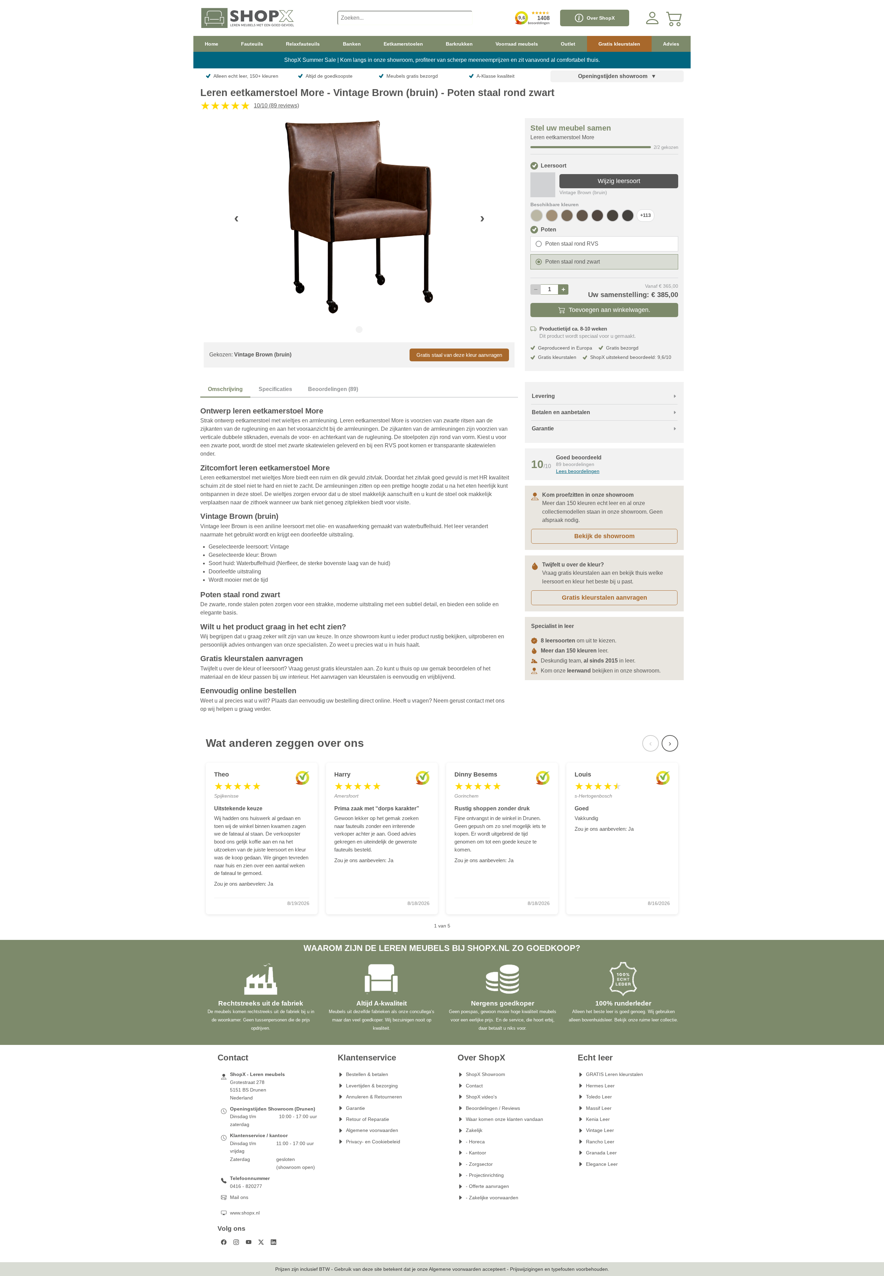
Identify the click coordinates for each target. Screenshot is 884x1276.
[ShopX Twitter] (261, 1242)
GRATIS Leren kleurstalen (614, 1074)
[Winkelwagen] (674, 18)
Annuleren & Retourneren (374, 1096)
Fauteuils (252, 44)
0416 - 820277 (246, 1186)
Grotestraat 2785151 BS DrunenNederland (248, 1090)
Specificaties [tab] (275, 389)
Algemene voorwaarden (372, 1130)
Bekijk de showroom (604, 536)
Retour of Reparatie (367, 1119)
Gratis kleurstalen (619, 44)
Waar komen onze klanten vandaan (504, 1119)
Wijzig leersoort (619, 181)
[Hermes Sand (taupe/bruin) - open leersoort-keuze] (552, 215)
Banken (352, 44)
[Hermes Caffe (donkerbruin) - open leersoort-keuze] (628, 215)
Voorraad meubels (517, 44)
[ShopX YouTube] (248, 1242)
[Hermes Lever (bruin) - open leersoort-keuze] (582, 215)
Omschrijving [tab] (225, 389)
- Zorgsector (479, 1164)
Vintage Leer (600, 1130)
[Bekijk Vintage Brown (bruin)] (542, 184)
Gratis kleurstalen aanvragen (604, 597)
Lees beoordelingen (577, 471)
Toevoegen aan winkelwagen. (609, 309)
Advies (671, 44)
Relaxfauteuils (303, 44)
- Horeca (475, 1141)
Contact (474, 1085)
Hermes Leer (600, 1085)
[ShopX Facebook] (224, 1242)
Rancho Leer (600, 1141)
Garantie (355, 1108)
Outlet (568, 44)
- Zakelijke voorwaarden (492, 1197)
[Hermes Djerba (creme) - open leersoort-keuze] (536, 215)
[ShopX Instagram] (236, 1242)
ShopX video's (481, 1096)
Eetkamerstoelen (403, 44)
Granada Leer (601, 1152)
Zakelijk (474, 1130)
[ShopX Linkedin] (273, 1242)
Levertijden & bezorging (372, 1085)
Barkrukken (459, 44)
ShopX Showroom (485, 1074)
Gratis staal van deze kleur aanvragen (459, 355)
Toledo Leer (599, 1096)
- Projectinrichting (485, 1175)
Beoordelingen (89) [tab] (333, 389)
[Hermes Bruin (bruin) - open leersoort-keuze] (612, 215)
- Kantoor (476, 1152)
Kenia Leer (598, 1119)
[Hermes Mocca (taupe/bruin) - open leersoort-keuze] (567, 215)
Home (211, 44)
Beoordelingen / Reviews (493, 1108)
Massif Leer (599, 1108)
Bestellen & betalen (367, 1074)
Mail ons (239, 1197)
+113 (645, 215)
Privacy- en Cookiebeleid (373, 1141)
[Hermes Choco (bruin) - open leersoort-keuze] (597, 215)
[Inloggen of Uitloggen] (652, 18)
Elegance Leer (602, 1164)
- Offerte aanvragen (487, 1186)
